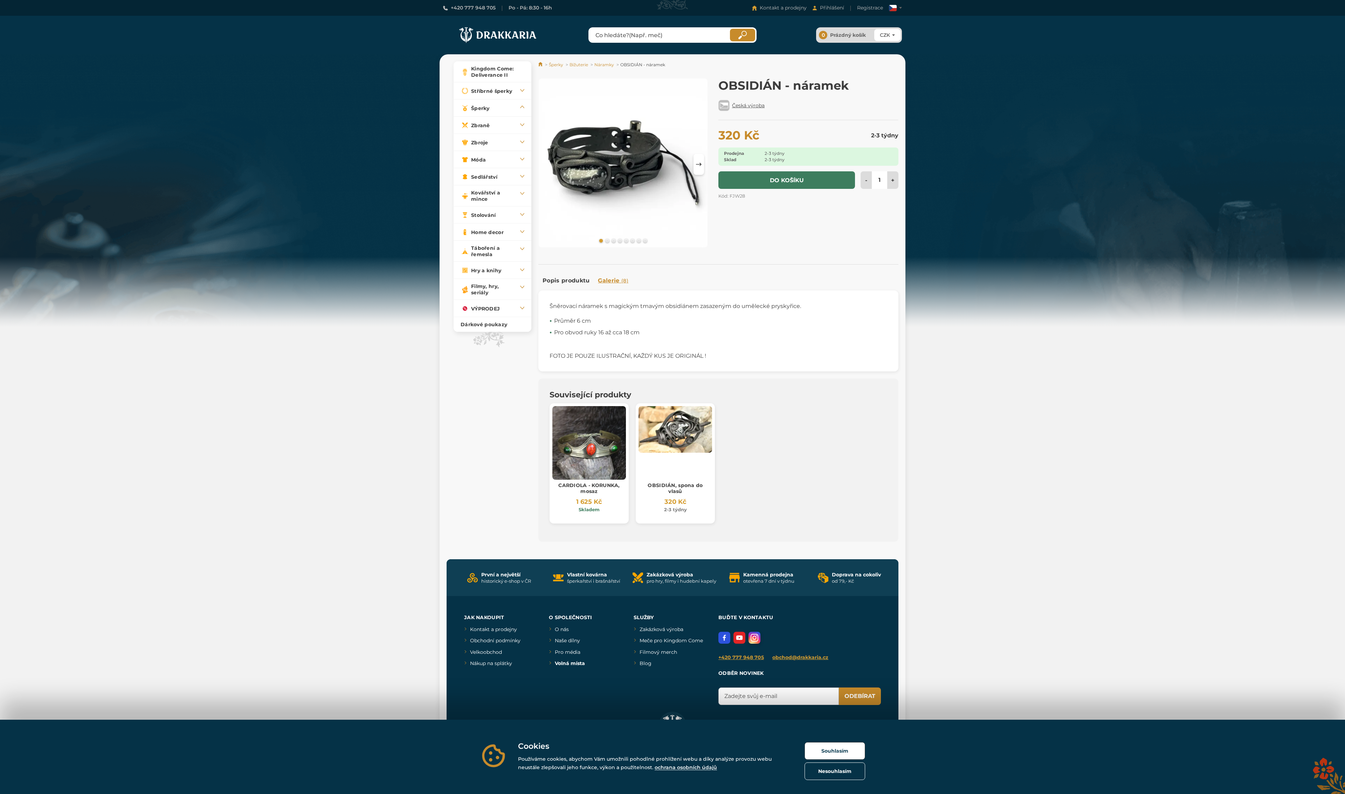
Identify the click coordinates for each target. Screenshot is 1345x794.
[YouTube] (739, 638)
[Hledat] (742, 35)
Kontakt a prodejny (783, 8)
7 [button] (638, 240)
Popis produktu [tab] (566, 280)
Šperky (556, 64)
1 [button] (600, 240)
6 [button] (631, 240)
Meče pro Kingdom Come (671, 640)
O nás (562, 629)
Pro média (567, 652)
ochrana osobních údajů (686, 767)
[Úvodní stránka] (541, 64)
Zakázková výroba (661, 629)
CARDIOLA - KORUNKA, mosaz (589, 488)
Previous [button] (547, 164)
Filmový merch (658, 652)
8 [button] (644, 240)
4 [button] (619, 240)
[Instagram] (754, 638)
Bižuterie (579, 64)
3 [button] (613, 240)
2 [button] (606, 240)
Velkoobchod (486, 652)
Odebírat (859, 696)
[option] (623, 164)
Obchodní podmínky (495, 640)
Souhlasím (834, 751)
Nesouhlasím (834, 771)
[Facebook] (724, 638)
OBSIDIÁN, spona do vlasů (675, 488)
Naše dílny (567, 640)
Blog (645, 663)
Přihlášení (832, 8)
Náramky (604, 64)
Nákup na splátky (491, 663)
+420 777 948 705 (473, 8)
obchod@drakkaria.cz (800, 657)
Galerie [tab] (613, 280)
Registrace (870, 8)
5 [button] (625, 240)
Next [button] (699, 164)
